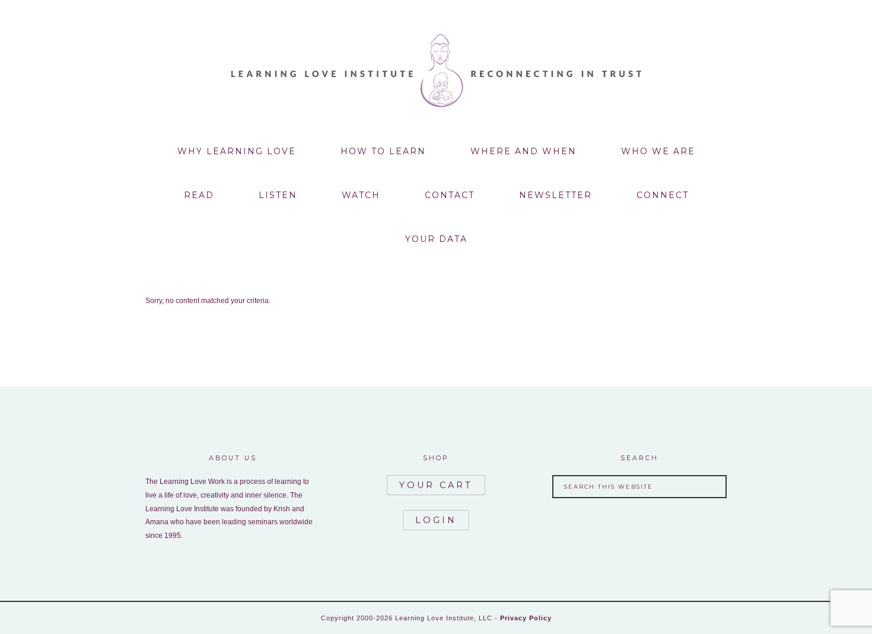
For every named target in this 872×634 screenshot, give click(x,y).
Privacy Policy (526, 618)
